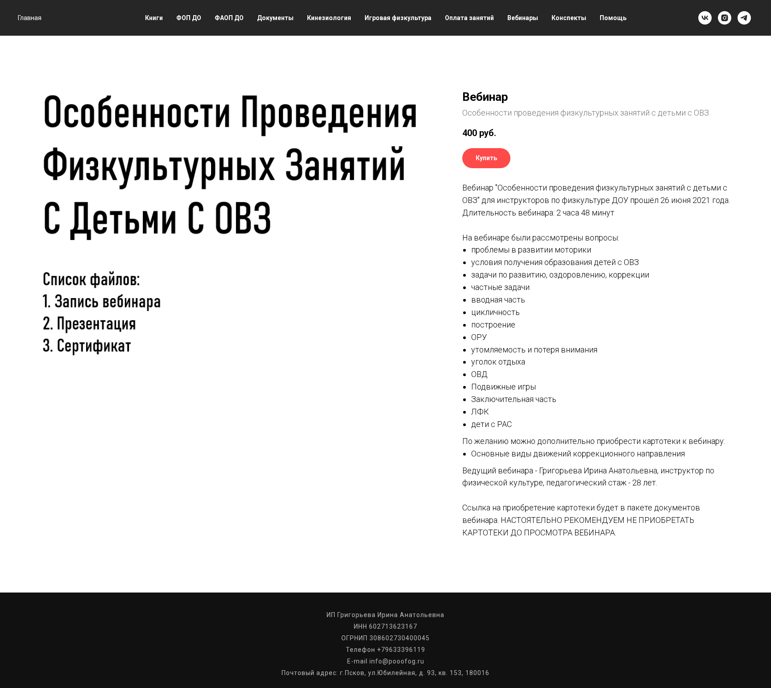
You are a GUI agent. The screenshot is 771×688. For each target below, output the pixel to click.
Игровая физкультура (398, 17)
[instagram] (724, 18)
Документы (275, 17)
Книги (154, 17)
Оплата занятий (469, 17)
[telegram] (744, 18)
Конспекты (568, 17)
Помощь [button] (613, 17)
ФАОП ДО (229, 17)
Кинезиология (329, 17)
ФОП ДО (188, 17)
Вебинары (522, 17)
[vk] (705, 18)
